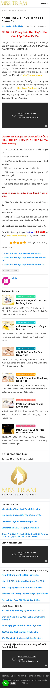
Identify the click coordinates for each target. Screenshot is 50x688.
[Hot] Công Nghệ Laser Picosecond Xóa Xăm (22, 587)
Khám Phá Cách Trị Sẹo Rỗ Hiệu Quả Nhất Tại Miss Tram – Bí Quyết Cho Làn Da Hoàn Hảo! (25, 535)
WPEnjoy (25, 683)
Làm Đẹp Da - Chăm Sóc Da (17, 11)
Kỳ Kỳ (14, 278)
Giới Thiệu (5, 676)
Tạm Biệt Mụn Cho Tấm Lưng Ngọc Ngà (32, 379)
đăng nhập (14, 459)
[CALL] (5, 683)
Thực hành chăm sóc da (10, 271)
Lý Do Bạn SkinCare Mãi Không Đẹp (29, 405)
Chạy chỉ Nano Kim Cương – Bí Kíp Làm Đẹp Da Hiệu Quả (23, 618)
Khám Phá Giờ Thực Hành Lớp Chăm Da (22, 253)
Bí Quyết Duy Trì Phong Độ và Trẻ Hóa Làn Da (22, 610)
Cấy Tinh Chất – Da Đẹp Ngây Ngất (29, 353)
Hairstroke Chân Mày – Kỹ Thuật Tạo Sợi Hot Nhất (25, 593)
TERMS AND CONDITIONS (27, 676)
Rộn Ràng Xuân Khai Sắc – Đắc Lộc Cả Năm (21, 638)
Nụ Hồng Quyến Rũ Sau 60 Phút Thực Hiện (21, 625)
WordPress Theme (38, 680)
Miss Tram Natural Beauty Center (19, 680)
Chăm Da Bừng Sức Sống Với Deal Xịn (32, 328)
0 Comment (42, 26)
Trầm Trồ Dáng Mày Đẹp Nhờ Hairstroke (20, 575)
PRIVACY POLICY (42, 676)
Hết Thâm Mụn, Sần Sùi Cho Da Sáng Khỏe (31, 302)
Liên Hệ (13, 676)
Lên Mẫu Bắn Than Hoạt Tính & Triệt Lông (21, 509)
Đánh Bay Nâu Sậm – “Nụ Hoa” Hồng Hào (30, 431)
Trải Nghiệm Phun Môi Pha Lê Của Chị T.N (21, 600)
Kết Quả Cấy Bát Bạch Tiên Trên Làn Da (20, 632)
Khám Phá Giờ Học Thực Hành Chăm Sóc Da (24, 264)
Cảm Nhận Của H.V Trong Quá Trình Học (20, 527)
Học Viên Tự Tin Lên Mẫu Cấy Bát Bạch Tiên (21, 515)
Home (4, 11)
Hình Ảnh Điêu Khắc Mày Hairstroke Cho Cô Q (23, 581)
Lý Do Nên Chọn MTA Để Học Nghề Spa (19, 521)
